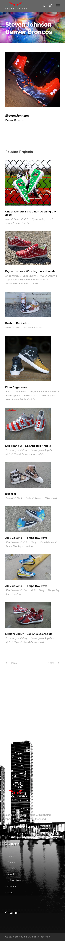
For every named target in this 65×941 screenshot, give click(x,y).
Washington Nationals (16, 283)
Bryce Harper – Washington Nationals (30, 271)
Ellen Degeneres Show (17, 395)
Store (10, 892)
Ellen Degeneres (16, 387)
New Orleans (48, 395)
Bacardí (10, 493)
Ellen (33, 391)
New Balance (21, 454)
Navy (33, 542)
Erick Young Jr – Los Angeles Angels (28, 633)
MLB (25, 219)
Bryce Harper (12, 275)
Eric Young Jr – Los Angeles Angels (28, 445)
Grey (24, 450)
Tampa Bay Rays (13, 546)
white (26, 223)
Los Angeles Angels (41, 450)
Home (10, 856)
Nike (17, 327)
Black (8, 391)
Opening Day (38, 219)
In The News (14, 880)
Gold (35, 395)
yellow (29, 546)
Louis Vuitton (29, 275)
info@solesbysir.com (21, 826)
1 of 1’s (11, 868)
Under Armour (12, 223)
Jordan (37, 498)
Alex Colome (12, 542)
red (50, 219)
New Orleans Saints (15, 399)
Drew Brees (21, 391)
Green (16, 219)
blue (7, 219)
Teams (11, 862)
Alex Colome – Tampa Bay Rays (26, 537)
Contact (11, 886)
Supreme (24, 279)
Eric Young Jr (12, 450)
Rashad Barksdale (17, 323)
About (10, 874)
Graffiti (8, 327)
